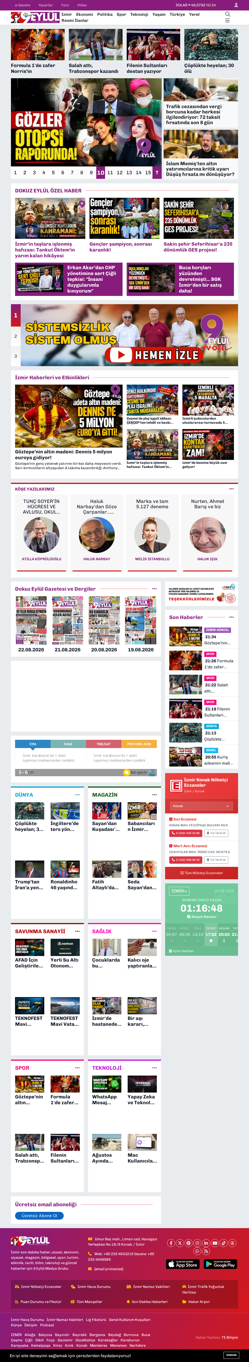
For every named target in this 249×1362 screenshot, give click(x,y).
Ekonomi (84, 14)
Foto (65, 5)
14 (139, 172)
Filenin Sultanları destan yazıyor (218, 712)
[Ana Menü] (227, 20)
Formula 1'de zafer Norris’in (218, 664)
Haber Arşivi (199, 1302)
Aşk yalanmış (207, 501)
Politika (105, 14)
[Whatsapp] (197, 1251)
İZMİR (16, 1335)
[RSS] (206, 1251)
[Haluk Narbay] (41, 534)
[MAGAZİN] (154, 794)
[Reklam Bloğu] (201, 593)
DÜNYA (24, 795)
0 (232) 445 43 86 (188, 833)
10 (101, 172)
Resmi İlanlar (75, 20)
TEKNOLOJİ (107, 1068)
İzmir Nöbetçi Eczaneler (41, 1286)
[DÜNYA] (77, 794)
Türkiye (177, 14)
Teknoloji (139, 14)
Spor (121, 14)
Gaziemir (65, 1340)
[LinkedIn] (206, 1243)
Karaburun (130, 1340)
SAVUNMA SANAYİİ (40, 931)
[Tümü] (154, 588)
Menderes (98, 1345)
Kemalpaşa (40, 1345)
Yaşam (159, 14)
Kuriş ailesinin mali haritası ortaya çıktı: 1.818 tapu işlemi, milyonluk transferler (218, 761)
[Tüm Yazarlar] (231, 489)
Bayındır (62, 1335)
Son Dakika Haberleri (150, 1302)
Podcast (47, 1325)
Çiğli (29, 1340)
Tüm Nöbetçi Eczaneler (204, 873)
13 (129, 172)
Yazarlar (45, 5)
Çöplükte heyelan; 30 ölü (218, 736)
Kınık (69, 1345)
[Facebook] (171, 1243)
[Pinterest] (189, 1243)
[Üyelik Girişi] (234, 5)
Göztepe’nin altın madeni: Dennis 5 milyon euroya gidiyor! (218, 640)
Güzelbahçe (85, 1340)
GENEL (211, 750)
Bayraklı (79, 1335)
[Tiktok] (224, 1243)
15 (148, 172)
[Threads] (232, 1243)
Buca (146, 1335)
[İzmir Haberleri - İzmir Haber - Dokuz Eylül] (35, 17)
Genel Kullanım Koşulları (130, 1320)
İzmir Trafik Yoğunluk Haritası (203, 1289)
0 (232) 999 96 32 (188, 860)
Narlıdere (138, 1345)
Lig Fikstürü (96, 1320)
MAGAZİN (104, 795)
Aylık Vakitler (183, 951)
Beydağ (114, 1335)
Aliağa (30, 1335)
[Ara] (227, 14)
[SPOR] (77, 1068)
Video (82, 5)
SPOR (22, 1068)
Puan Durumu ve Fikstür (41, 1302)
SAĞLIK (102, 931)
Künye (16, 1325)
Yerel (194, 14)
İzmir (67, 14)
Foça (50, 1340)
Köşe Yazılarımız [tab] (34, 489)
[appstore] (183, 1264)
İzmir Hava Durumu (94, 1286)
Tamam (231, 1355)
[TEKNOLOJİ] (154, 1068)
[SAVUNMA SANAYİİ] (77, 931)
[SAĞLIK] (154, 931)
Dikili (40, 1340)
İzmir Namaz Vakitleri (151, 1286)
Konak (81, 1345)
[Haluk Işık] (152, 534)
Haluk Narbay (41, 559)
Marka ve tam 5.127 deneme (97, 504)
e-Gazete (22, 5)
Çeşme (16, 1340)
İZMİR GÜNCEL (217, 630)
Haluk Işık (152, 559)
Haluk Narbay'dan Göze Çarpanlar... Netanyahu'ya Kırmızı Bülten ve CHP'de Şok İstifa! (42, 507)
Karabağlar (108, 1340)
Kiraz (57, 1345)
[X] (180, 1243)
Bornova (131, 1335)
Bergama (97, 1335)
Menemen (118, 1345)
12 (120, 172)
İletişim (30, 1325)
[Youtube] (215, 1243)
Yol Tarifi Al (218, 833)
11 (110, 172)
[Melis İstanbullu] (97, 534)
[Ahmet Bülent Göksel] (207, 534)
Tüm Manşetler (89, 1302)
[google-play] (220, 1264)
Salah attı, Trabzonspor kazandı (216, 688)
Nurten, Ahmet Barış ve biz (152, 504)
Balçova (45, 1335)
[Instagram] (197, 1243)
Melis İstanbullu (97, 559)
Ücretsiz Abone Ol (39, 1215)
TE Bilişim (230, 1337)
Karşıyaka (19, 1345)
